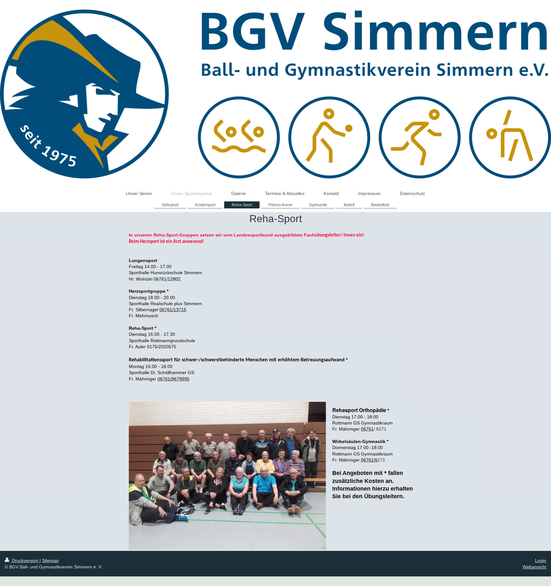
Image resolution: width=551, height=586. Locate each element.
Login (540, 560)
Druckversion (25, 560)
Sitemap (50, 560)
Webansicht (534, 566)
